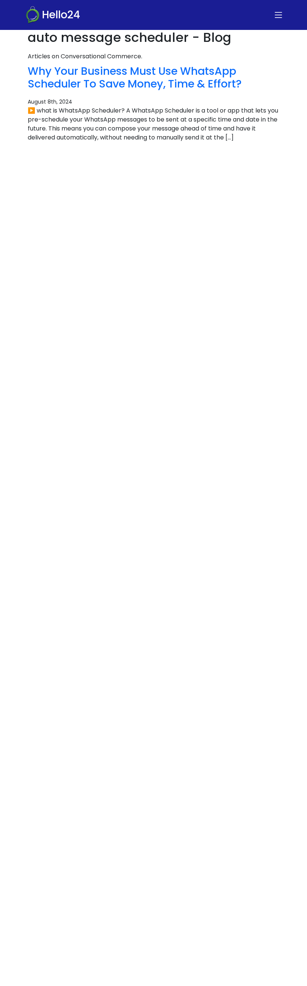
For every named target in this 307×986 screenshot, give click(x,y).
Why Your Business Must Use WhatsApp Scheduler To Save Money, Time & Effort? (134, 77)
